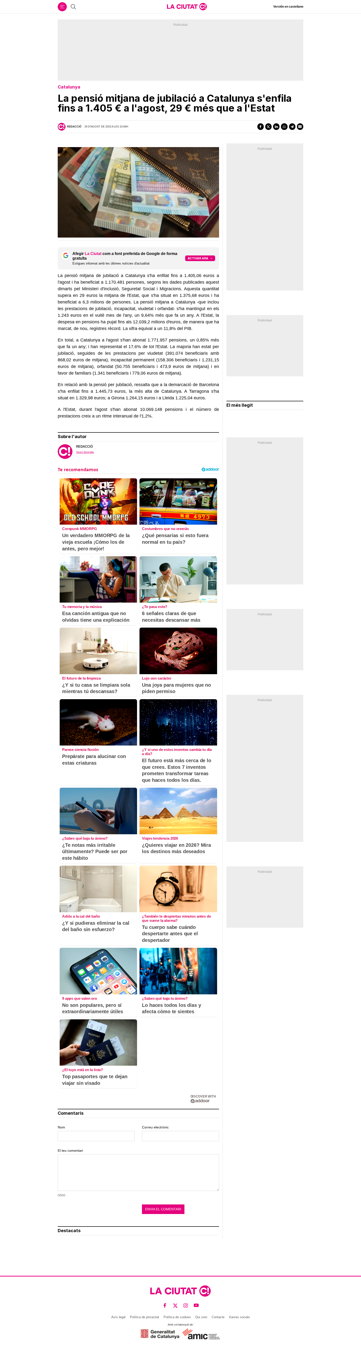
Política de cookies (177, 1317)
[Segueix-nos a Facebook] (165, 1305)
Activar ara (198, 258)
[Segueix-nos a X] (175, 1305)
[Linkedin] (276, 126)
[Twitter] (268, 126)
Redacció (74, 126)
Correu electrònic (155, 1127)
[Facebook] (260, 126)
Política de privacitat (144, 1317)
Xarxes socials (239, 1317)
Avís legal (118, 1317)
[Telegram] (292, 126)
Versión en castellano (288, 6)
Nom (61, 1127)
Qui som (201, 1317)
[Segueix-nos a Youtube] (196, 1305)
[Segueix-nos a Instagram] (186, 1305)
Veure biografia (85, 452)
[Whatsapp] (284, 126)
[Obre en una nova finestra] (160, 1334)
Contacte (218, 1317)
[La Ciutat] (187, 6)
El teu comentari (70, 1150)
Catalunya (69, 86)
